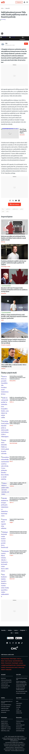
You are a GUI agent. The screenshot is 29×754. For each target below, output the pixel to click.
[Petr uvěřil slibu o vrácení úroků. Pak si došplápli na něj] (14, 355)
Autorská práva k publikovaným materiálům (14, 742)
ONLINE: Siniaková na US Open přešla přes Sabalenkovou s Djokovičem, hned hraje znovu (19, 499)
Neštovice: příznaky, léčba (6, 680)
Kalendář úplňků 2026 (5, 685)
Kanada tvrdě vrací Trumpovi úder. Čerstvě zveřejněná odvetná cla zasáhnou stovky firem (14, 289)
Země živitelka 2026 (20, 730)
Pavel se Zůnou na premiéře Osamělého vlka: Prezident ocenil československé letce (17, 378)
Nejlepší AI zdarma (4, 725)
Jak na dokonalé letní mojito (21, 691)
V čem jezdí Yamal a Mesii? (6, 682)
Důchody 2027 (19, 726)
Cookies (22, 745)
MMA (17, 701)
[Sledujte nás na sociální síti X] (10, 643)
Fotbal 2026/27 (19, 703)
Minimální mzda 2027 (20, 728)
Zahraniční (7, 8)
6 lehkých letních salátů (20, 693)
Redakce (10, 630)
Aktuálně (3, 674)
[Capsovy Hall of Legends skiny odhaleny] (5, 524)
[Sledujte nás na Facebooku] (13, 643)
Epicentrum (3, 678)
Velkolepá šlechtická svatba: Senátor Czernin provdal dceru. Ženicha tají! (18, 532)
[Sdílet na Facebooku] (10, 200)
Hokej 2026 (18, 705)
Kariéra (16, 633)
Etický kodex (7, 750)
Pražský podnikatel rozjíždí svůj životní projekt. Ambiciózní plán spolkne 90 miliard (13, 262)
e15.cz (2, 8)
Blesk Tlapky (13, 658)
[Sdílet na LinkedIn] (19, 200)
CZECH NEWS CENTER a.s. (19, 736)
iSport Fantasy (8, 660)
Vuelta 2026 (8, 669)
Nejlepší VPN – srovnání (6, 728)
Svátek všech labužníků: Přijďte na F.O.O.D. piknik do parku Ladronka (18, 440)
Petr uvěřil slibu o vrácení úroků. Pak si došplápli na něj (13, 365)
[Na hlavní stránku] (3, 2)
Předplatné (22, 630)
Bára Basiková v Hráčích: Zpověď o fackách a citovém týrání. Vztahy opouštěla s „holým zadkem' (18, 576)
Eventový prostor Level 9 (12, 667)
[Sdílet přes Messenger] (16, 200)
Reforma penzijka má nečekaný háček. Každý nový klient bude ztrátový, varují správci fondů (13, 238)
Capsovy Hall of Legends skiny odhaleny (17, 520)
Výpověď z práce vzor (5, 710)
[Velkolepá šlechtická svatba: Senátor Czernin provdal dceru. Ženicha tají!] (5, 540)
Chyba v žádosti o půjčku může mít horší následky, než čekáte (18, 483)
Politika (3, 697)
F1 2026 (17, 709)
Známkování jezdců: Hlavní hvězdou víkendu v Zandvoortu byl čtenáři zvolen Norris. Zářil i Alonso (18, 552)
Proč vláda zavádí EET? (5, 706)
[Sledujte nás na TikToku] (22, 643)
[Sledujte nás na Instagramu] (16, 643)
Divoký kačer (3, 712)
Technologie (4, 717)
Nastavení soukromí (10, 747)
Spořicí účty (18, 723)
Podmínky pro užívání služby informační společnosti (14, 744)
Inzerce (16, 630)
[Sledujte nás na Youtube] (19, 643)
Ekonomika (19, 717)
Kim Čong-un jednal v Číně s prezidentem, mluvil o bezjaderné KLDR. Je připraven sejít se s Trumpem (23, 131)
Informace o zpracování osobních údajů (12, 745)
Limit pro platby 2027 (20, 725)
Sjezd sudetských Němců (6, 704)
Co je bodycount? (4, 687)
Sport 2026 (18, 697)
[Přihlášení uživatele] (24, 2)
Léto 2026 (18, 674)
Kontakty (3, 630)
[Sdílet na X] (13, 200)
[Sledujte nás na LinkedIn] (7, 643)
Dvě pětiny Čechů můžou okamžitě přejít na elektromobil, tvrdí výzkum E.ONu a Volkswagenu (18, 422)
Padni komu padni (4, 708)
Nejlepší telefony (4, 723)
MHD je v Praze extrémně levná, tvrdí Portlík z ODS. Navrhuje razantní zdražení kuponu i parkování (14, 316)
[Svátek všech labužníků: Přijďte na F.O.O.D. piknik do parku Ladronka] (5, 447)
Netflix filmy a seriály (5, 730)
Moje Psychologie (5, 658)
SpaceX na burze (4, 721)
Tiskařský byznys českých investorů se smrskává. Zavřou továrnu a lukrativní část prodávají (13, 341)
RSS (11, 633)
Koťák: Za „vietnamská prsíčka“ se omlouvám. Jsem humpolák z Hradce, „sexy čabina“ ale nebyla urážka (18, 399)
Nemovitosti (8, 663)
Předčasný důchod (20, 721)
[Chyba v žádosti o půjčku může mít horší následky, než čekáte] (5, 488)
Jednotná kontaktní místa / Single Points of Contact (14, 749)
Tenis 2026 (18, 707)
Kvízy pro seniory (4, 684)
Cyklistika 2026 (19, 713)
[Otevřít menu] (27, 2)
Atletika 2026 (18, 711)
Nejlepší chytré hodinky (6, 726)
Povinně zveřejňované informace (17, 750)
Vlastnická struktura (19, 747)
